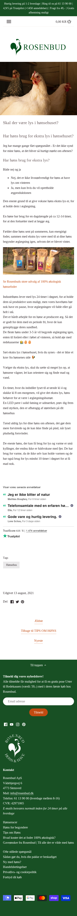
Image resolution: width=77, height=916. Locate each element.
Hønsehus (11, 564)
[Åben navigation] (9, 22)
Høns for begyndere (15, 827)
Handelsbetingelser (15, 867)
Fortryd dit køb (12, 877)
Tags (5, 557)
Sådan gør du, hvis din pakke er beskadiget (29, 856)
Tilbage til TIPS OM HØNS (38, 630)
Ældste (38, 621)
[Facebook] (5, 724)
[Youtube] (11, 724)
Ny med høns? (12, 862)
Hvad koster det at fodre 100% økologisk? (29, 837)
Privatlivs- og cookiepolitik (20, 872)
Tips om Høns (12, 832)
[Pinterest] (23, 724)
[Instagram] (17, 724)
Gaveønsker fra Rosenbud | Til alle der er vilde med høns (38, 842)
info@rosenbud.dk (22, 793)
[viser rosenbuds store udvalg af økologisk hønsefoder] (38, 273)
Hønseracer (10, 822)
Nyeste (38, 640)
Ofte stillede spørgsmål (17, 851)
